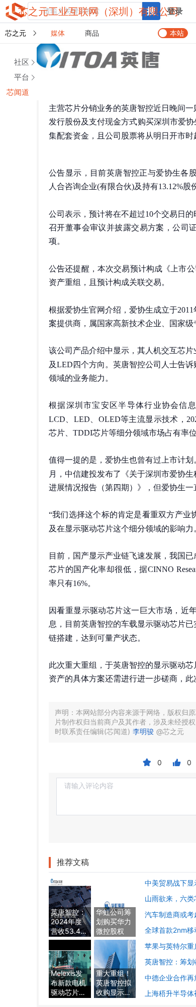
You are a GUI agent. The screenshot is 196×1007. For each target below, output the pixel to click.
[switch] (173, 33)
